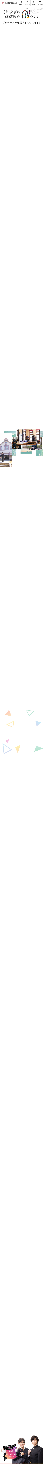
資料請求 (21, 4)
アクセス (27, 4)
